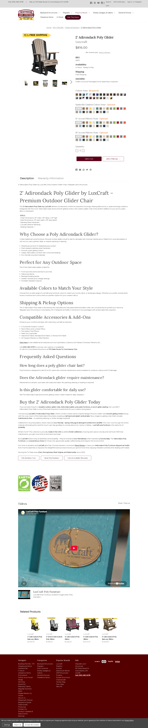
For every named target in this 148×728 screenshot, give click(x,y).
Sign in (130, 2)
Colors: (87, 90)
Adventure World (62, 671)
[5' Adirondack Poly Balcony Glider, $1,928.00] (110, 624)
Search (108, 2)
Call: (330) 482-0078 (15, 2)
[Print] (84, 169)
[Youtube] (98, 3)
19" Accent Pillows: (92, 132)
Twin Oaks (60, 684)
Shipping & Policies (25, 700)
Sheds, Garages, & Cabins (103, 13)
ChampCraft (61, 680)
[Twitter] (87, 169)
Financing (22, 707)
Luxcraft (59, 664)
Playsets (66, 13)
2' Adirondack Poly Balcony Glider (34, 638)
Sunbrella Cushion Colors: (95, 104)
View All (59, 686)
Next (71, 82)
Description (27, 178)
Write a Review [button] (104, 52)
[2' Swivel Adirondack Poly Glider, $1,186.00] (54, 624)
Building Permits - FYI (26, 664)
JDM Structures (62, 673)
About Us (21, 698)
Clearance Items (46, 17)
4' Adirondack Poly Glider (72, 638)
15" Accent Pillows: (92, 118)
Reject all (17, 725)
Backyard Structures (49, 13)
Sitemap (21, 716)
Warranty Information (51, 178)
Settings (7, 725)
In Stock (60, 17)
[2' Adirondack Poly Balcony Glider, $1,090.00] (36, 624)
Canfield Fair (23, 668)
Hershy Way (60, 682)
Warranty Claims (24, 686)
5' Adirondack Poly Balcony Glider (109, 638)
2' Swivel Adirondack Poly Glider (54, 638)
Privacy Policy (129, 720)
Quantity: (80, 146)
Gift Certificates (119, 2)
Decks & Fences (125, 13)
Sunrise (59, 668)
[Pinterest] (95, 3)
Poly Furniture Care (29, 458)
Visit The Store (73, 17)
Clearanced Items (25, 666)
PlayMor (59, 666)
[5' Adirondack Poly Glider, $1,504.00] (91, 624)
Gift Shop (21, 682)
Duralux (59, 675)
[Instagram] (102, 3)
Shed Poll (21, 684)
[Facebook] (91, 3)
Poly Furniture (81, 13)
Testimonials (22, 705)
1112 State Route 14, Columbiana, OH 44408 (51, 2)
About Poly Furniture (51, 458)
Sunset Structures (63, 677)
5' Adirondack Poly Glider (90, 638)
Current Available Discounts (78, 458)
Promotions (22, 675)
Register (138, 2)
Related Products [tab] (30, 611)
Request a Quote (24, 702)
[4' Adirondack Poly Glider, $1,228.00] (73, 624)
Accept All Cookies (32, 725)
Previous (20, 82)
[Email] (80, 169)
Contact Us (22, 709)
